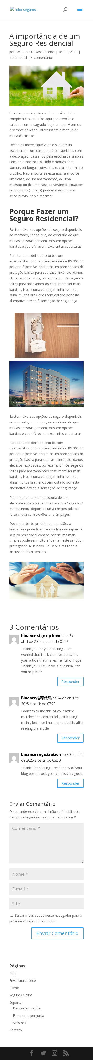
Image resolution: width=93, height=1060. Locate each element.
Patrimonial (18, 57)
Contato (15, 1030)
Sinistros (19, 1022)
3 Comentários (42, 57)
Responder (70, 681)
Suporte (15, 1002)
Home (14, 987)
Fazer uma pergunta (28, 1015)
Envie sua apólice (22, 980)
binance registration (41, 754)
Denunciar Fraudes (27, 1008)
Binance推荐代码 (36, 697)
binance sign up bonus (42, 635)
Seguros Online (21, 995)
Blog (12, 973)
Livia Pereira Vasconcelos (35, 52)
